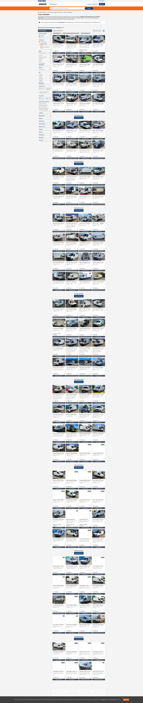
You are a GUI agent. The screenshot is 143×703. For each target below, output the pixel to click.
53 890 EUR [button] (95, 315)
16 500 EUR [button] (82, 156)
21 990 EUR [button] (95, 440)
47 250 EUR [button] (95, 401)
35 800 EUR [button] (82, 109)
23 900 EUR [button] (68, 109)
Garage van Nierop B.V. (98, 402)
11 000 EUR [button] (82, 630)
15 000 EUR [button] (95, 630)
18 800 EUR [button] (55, 70)
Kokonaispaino (42, 123)
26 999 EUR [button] (95, 288)
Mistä (39, 97)
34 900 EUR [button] (55, 572)
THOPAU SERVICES (72, 441)
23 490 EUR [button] (55, 486)
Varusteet (41, 140)
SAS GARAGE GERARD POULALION (72, 527)
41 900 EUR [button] (55, 630)
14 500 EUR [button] (82, 249)
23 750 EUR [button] (95, 156)
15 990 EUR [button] (95, 459)
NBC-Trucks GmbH (85, 231)
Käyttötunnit (41, 121)
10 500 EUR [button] (55, 677)
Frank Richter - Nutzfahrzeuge (72, 204)
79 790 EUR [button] (95, 109)
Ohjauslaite (41, 137)
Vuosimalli (41, 95)
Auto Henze (59, 204)
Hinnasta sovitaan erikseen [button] (83, 51)
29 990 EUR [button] (82, 459)
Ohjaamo (41, 132)
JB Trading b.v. (72, 422)
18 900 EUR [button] (55, 136)
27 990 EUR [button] (82, 288)
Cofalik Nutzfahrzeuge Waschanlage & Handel (87, 204)
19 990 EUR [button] (95, 182)
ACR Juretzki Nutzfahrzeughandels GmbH (73, 184)
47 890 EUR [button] (82, 136)
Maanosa (41, 67)
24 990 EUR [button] (68, 459)
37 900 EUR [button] (68, 288)
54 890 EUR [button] (95, 70)
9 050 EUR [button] (55, 611)
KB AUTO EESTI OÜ (85, 593)
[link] (59, 39)
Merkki (40, 51)
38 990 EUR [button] (68, 70)
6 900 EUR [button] (82, 70)
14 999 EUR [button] (55, 315)
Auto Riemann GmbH (98, 53)
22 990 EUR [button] (55, 249)
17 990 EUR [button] (68, 506)
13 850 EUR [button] (55, 420)
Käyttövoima (41, 134)
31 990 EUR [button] (55, 459)
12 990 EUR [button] (95, 229)
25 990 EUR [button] (95, 611)
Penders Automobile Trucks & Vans (98, 204)
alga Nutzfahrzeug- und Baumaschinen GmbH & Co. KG (62, 158)
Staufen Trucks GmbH (85, 158)
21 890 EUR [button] (95, 373)
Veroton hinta (42, 86)
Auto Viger (59, 574)
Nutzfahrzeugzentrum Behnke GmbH (85, 92)
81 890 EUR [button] (68, 90)
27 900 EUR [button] (82, 611)
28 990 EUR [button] (68, 315)
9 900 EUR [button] (82, 182)
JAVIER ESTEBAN (98, 547)
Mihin (46, 97)
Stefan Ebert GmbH (72, 72)
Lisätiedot (41, 112)
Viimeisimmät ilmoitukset (44, 101)
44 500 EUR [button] (82, 268)
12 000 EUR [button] (55, 51)
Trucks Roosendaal (59, 441)
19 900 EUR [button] (55, 156)
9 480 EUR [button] (68, 249)
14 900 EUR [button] (55, 202)
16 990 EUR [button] (95, 506)
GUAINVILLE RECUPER (59, 527)
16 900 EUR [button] (82, 202)
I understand (126, 699)
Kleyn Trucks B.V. (85, 402)
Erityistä (40, 118)
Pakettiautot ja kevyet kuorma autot (55, 12)
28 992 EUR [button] (95, 51)
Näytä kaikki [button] (41, 64)
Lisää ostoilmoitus (79, 117)
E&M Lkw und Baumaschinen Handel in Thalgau (61, 613)
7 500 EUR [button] (95, 525)
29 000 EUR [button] (68, 440)
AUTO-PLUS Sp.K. (72, 317)
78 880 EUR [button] (55, 288)
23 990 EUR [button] (95, 591)
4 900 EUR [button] (55, 354)
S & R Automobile (59, 184)
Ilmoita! (102, 4)
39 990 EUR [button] (82, 315)
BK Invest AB (72, 53)
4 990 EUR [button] (82, 229)
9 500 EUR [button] (95, 334)
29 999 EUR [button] (95, 202)
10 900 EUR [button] (55, 182)
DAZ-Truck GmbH (85, 317)
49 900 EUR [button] (68, 630)
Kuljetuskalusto (43, 12)
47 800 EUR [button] (95, 268)
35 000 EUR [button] (55, 268)
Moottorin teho (42, 126)
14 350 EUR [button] (82, 90)
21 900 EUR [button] (82, 354)
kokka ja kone (59, 53)
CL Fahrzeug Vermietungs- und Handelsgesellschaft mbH (62, 138)
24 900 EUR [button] (55, 401)
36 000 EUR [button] (68, 572)
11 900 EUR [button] (68, 677)
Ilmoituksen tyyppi (43, 33)
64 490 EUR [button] (55, 90)
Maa (40, 72)
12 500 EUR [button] (82, 658)
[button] (45, 30)
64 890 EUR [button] (95, 90)
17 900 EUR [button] (55, 545)
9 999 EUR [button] (82, 334)
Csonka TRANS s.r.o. (59, 547)
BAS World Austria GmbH (85, 679)
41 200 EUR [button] (68, 136)
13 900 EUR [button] (68, 420)
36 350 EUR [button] (82, 677)
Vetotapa (41, 129)
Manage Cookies (104, 699)
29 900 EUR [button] (68, 229)
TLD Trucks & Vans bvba (99, 527)
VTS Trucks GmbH (85, 72)
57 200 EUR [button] (95, 136)
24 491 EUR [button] (68, 51)
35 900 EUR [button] (68, 182)
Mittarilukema (41, 115)
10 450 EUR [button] (82, 420)
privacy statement (113, 699)
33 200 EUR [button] (55, 109)
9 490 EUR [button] (68, 202)
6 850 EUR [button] (82, 401)
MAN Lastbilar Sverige (85, 53)
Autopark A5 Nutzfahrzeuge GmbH (72, 375)
